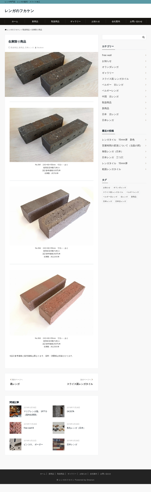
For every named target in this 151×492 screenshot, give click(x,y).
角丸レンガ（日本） (76, 428)
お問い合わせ (136, 21)
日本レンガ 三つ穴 (112, 157)
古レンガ (124, 197)
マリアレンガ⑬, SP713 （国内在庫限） (36, 413)
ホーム (15, 21)
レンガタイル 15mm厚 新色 (118, 139)
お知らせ (96, 21)
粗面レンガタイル (111, 169)
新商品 (35, 21)
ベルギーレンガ (110, 90)
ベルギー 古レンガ (112, 84)
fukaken (40, 47)
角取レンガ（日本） (112, 151)
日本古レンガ (120, 201)
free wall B (29, 428)
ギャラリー (75, 21)
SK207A (70, 411)
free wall (107, 55)
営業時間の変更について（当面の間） (122, 145)
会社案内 (116, 21)
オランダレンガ (110, 66)
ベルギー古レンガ (110, 197)
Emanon (90, 480)
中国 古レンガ (110, 96)
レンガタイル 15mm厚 (115, 163)
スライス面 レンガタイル (115, 78)
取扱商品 (55, 21)
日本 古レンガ (110, 114)
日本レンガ (29, 47)
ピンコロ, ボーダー (33, 444)
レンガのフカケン (19, 11)
